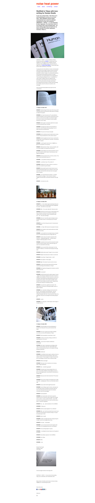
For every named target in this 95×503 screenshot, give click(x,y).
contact (56, 6)
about (43, 6)
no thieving (49, 6)
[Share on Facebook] (37, 489)
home (38, 6)
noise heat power (47, 3)
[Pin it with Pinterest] (41, 489)
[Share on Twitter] (38, 489)
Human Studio (51, 18)
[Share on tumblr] (44, 489)
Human (46, 61)
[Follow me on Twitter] (37, 495)
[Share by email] (45, 489)
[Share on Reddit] (39, 489)
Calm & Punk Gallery (46, 65)
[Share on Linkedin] (42, 489)
